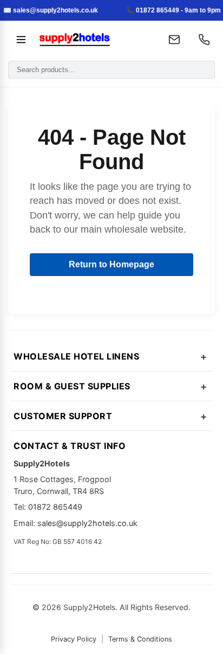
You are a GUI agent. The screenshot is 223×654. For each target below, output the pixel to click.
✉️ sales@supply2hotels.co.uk (50, 10)
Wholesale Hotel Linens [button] (76, 356)
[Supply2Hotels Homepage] (95, 39)
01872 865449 (55, 506)
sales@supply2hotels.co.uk (87, 523)
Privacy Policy (73, 639)
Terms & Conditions (140, 639)
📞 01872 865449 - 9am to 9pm (173, 10)
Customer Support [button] (63, 416)
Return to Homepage (111, 264)
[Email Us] (174, 39)
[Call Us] (204, 39)
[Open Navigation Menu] (21, 40)
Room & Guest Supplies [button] (72, 386)
